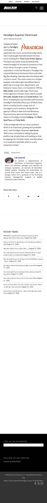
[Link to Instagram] (42, 484)
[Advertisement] (19, 311)
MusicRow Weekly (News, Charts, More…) (16, 248)
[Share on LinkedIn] (28, 196)
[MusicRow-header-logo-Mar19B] (19, 7)
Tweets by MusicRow (11, 461)
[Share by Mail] (38, 196)
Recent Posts (15, 152)
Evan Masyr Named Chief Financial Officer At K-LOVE (19, 265)
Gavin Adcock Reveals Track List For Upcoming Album (20, 278)
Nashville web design (21, 481)
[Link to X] (38, 484)
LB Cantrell (17, 39)
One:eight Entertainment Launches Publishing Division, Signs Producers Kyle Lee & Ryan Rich (22, 253)
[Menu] (40, 7)
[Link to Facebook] (35, 484)
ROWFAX (26, 1)
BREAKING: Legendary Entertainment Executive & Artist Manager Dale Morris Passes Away (20, 237)
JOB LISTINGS (35, 1)
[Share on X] (19, 196)
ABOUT (11, 1)
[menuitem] (11, 1)
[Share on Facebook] (9, 196)
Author (7, 152)
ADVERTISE (18, 1)
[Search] (35, 7)
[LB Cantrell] (9, 162)
